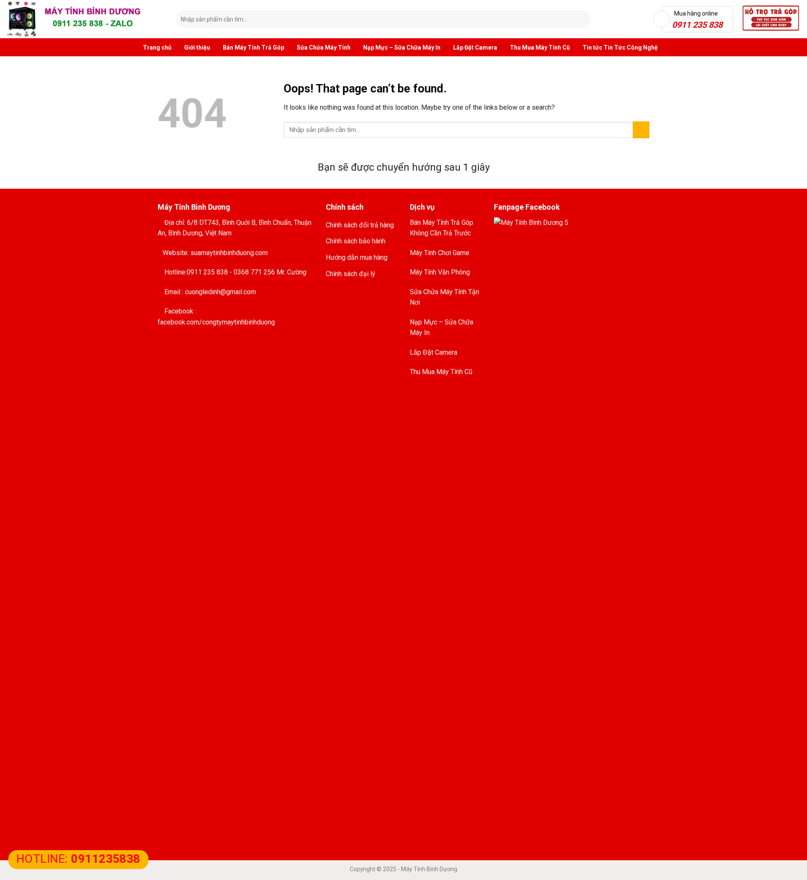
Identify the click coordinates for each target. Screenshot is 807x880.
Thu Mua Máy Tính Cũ (540, 47)
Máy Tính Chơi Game (439, 253)
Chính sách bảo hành (355, 241)
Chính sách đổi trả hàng (360, 225)
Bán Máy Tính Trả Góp (253, 47)
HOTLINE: (78, 859)
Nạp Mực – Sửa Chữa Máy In (401, 47)
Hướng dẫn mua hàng (357, 257)
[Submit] (582, 19)
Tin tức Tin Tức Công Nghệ (620, 47)
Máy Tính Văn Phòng (440, 272)
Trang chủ (157, 47)
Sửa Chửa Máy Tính (324, 47)
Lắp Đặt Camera (475, 47)
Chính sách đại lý (350, 274)
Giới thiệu (197, 47)
